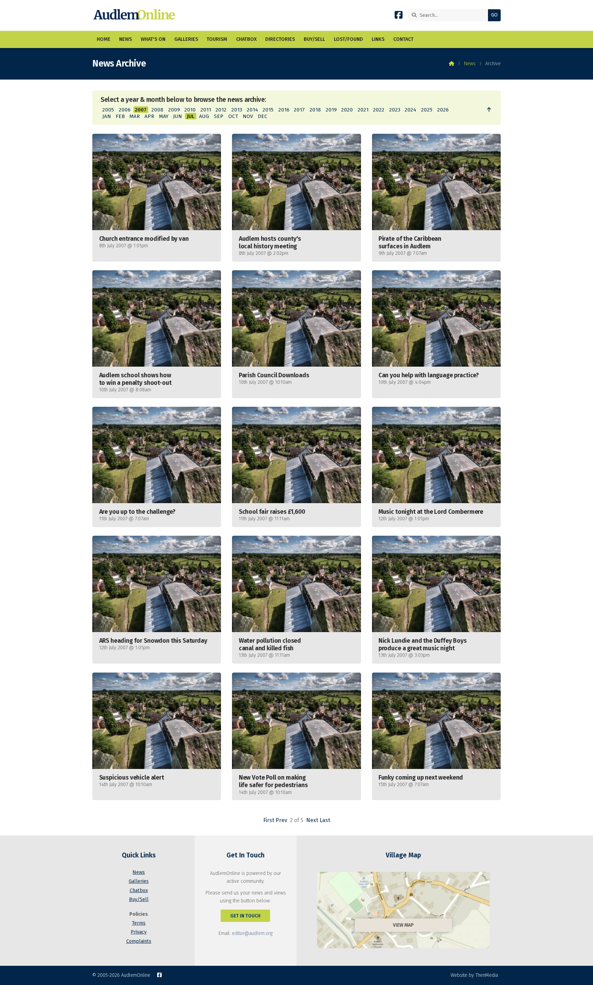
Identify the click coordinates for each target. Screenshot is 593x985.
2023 (394, 110)
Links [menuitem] (378, 39)
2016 (283, 110)
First (268, 820)
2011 (205, 110)
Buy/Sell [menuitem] (314, 39)
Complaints (138, 941)
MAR (134, 116)
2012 (221, 110)
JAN (106, 116)
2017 (299, 110)
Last (324, 820)
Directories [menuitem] (280, 39)
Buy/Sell (139, 899)
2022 (378, 110)
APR (149, 116)
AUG (204, 116)
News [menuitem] (125, 39)
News (470, 64)
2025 (426, 110)
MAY (163, 116)
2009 (174, 110)
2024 (410, 110)
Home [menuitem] (104, 39)
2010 (190, 110)
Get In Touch (245, 916)
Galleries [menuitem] (186, 39)
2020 (347, 110)
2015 (268, 110)
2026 (443, 110)
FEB (120, 116)
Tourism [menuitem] (217, 39)
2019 (331, 110)
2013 (236, 110)
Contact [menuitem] (403, 39)
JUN (177, 116)
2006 (124, 110)
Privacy (139, 932)
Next (312, 820)
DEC (262, 116)
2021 (363, 110)
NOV (248, 116)
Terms (139, 923)
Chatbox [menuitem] (246, 39)
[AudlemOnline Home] (135, 15)
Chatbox (139, 890)
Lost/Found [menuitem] (348, 39)
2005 (108, 110)
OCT (233, 116)
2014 (252, 110)
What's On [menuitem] (153, 39)
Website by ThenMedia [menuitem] (474, 975)
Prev (281, 820)
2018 (315, 110)
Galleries (139, 881)
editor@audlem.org (252, 933)
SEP (218, 116)
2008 (157, 110)
